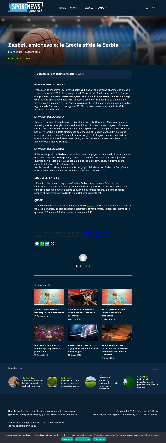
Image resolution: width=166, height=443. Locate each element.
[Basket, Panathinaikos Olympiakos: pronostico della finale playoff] (83, 333)
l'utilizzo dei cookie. (152, 435)
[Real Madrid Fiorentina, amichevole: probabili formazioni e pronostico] (90, 382)
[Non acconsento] (162, 437)
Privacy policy (99, 439)
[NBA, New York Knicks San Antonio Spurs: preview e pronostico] (49, 333)
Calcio (63, 378)
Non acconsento (83, 439)
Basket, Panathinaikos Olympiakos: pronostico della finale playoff (83, 348)
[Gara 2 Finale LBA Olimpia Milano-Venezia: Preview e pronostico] (83, 297)
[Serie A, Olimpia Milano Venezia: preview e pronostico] (117, 297)
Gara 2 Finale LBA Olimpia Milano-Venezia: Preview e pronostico (81, 312)
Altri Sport (26, 378)
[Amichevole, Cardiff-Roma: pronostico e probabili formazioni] (52, 382)
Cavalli (89, 7)
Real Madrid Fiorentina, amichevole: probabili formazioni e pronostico (109, 383)
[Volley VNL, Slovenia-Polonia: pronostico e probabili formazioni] (14, 382)
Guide (101, 7)
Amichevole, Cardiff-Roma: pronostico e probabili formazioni (70, 383)
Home (62, 7)
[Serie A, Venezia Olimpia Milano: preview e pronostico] (49, 297)
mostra (79, 74)
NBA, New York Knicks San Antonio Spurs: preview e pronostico (47, 348)
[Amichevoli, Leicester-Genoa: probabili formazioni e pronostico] (129, 382)
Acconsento (67, 439)
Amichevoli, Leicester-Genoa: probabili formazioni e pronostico (147, 383)
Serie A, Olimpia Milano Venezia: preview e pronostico (113, 312)
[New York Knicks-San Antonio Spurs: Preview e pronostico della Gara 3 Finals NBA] (117, 333)
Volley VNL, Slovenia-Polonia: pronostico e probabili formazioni (32, 383)
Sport (74, 7)
